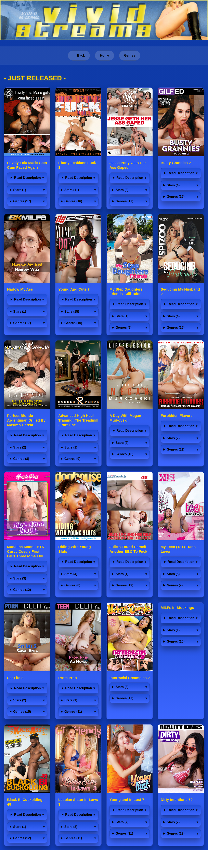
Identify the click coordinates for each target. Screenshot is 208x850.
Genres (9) (123, 327)
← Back (79, 55)
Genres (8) (21, 458)
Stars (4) (173, 185)
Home (104, 55)
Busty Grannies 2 (176, 163)
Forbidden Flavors (177, 416)
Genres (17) (22, 201)
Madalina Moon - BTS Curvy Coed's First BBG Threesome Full (25, 551)
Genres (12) (22, 589)
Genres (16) (73, 201)
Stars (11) (71, 190)
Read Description (27, 177)
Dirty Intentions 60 (177, 800)
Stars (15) (71, 311)
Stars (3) (19, 578)
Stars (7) (122, 822)
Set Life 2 (15, 678)
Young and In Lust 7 (126, 800)
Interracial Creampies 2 (129, 678)
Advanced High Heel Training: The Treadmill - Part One (78, 420)
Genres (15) (175, 196)
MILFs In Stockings (177, 608)
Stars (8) (173, 574)
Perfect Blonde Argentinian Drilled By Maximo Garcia (26, 420)
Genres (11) (175, 449)
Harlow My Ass (20, 289)
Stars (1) (19, 190)
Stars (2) (122, 190)
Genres (129, 55)
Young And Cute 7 (74, 289)
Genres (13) (175, 833)
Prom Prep (67, 678)
